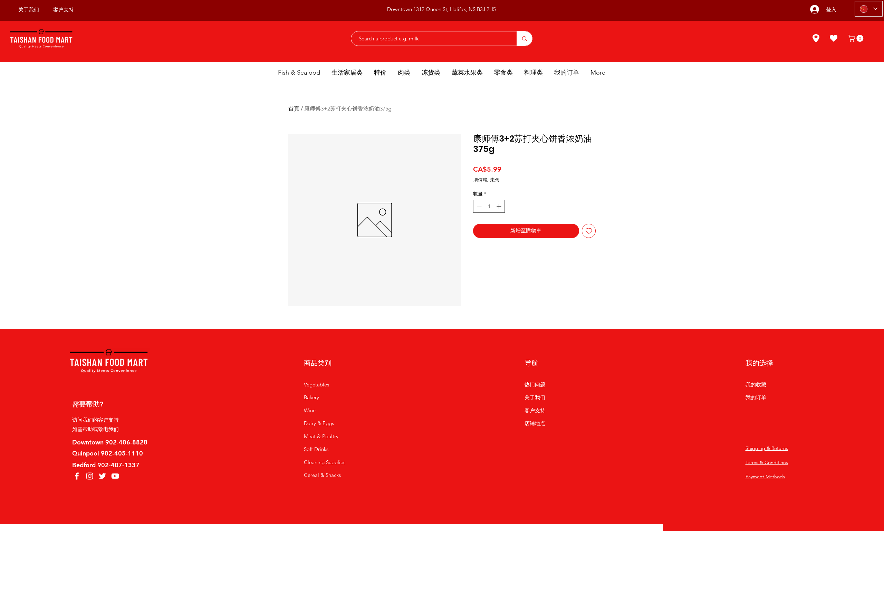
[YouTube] (115, 476)
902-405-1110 (122, 453)
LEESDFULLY (498, 542)
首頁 (293, 108)
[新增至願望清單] (589, 231)
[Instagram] (89, 476)
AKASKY (444, 542)
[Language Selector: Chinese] (869, 9)
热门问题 (535, 384)
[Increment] (499, 206)
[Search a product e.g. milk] (524, 38)
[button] (856, 38)
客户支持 (108, 419)
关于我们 (535, 397)
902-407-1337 (118, 465)
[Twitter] (102, 476)
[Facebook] (76, 476)
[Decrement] (478, 206)
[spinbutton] (489, 206)
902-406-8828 (126, 442)
